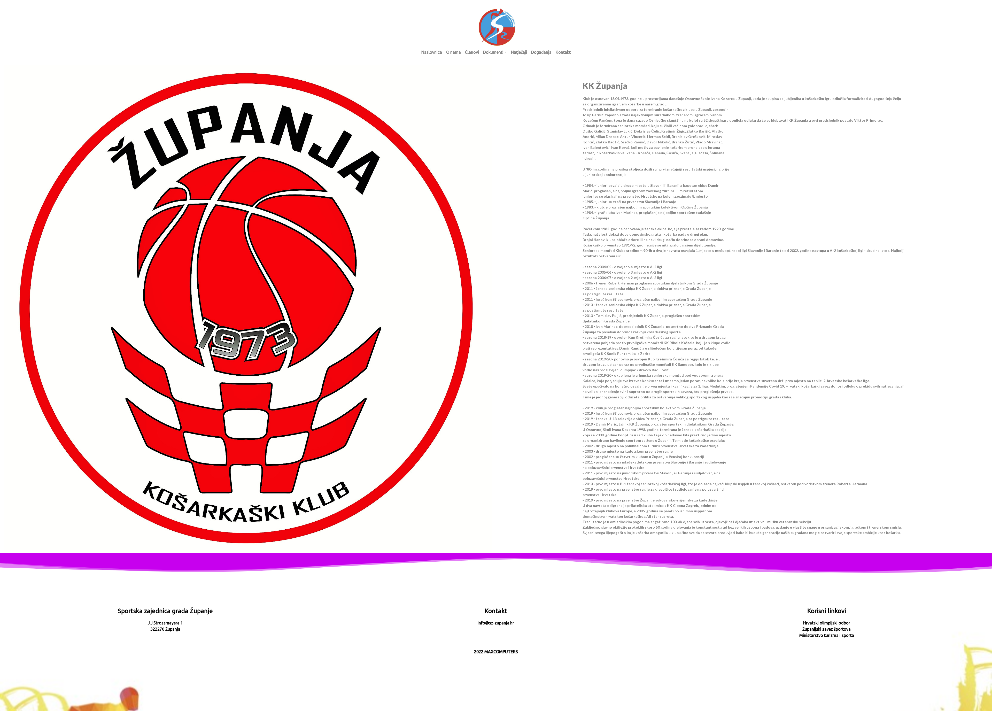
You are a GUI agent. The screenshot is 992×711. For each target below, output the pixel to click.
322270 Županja (165, 629)
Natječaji (519, 52)
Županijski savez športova (826, 629)
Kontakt (563, 52)
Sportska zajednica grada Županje (165, 610)
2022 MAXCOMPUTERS (496, 651)
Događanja (541, 52)
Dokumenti (493, 52)
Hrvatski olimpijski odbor (826, 623)
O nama (453, 52)
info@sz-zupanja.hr (496, 623)
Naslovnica (431, 52)
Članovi (472, 52)
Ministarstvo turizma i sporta (826, 635)
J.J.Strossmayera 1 (165, 623)
